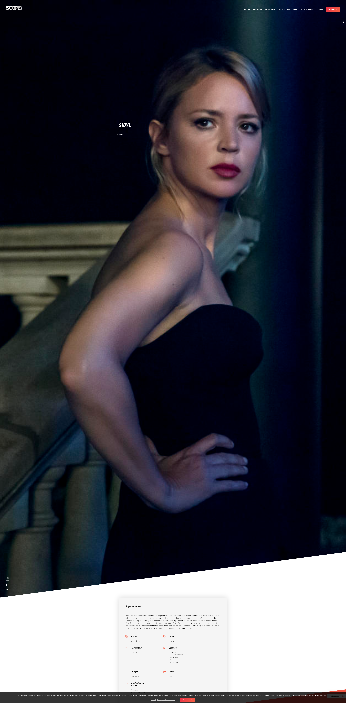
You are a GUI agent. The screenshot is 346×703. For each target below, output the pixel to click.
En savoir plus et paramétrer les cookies (163, 700)
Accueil (247, 9)
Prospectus (333, 9)
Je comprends (187, 700)
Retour (121, 134)
